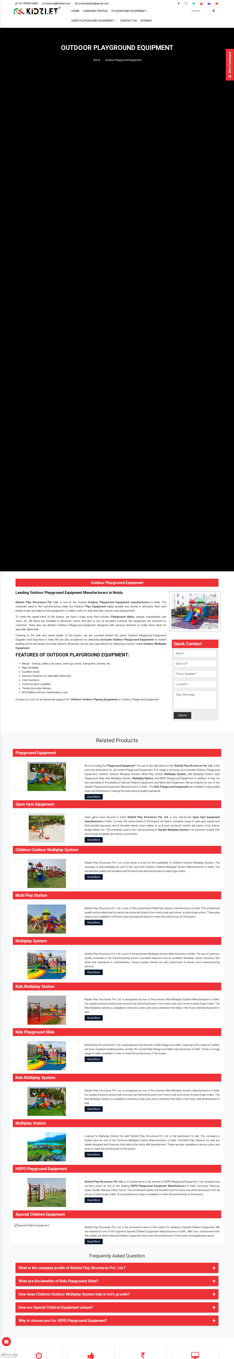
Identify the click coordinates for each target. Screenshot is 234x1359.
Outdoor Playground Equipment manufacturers (119, 602)
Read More (93, 796)
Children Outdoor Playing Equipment (94, 699)
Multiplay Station (143, 778)
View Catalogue (229, 62)
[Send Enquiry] (6, 1341)
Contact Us (128, 20)
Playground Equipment (129, 11)
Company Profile (95, 11)
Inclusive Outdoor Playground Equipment (127, 639)
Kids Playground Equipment (171, 786)
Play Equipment (95, 606)
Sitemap (146, 20)
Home (75, 11)
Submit (182, 715)
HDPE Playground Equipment (92, 20)
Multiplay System (175, 774)
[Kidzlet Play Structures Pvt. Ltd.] (37, 11)
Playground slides (122, 616)
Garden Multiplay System (173, 829)
